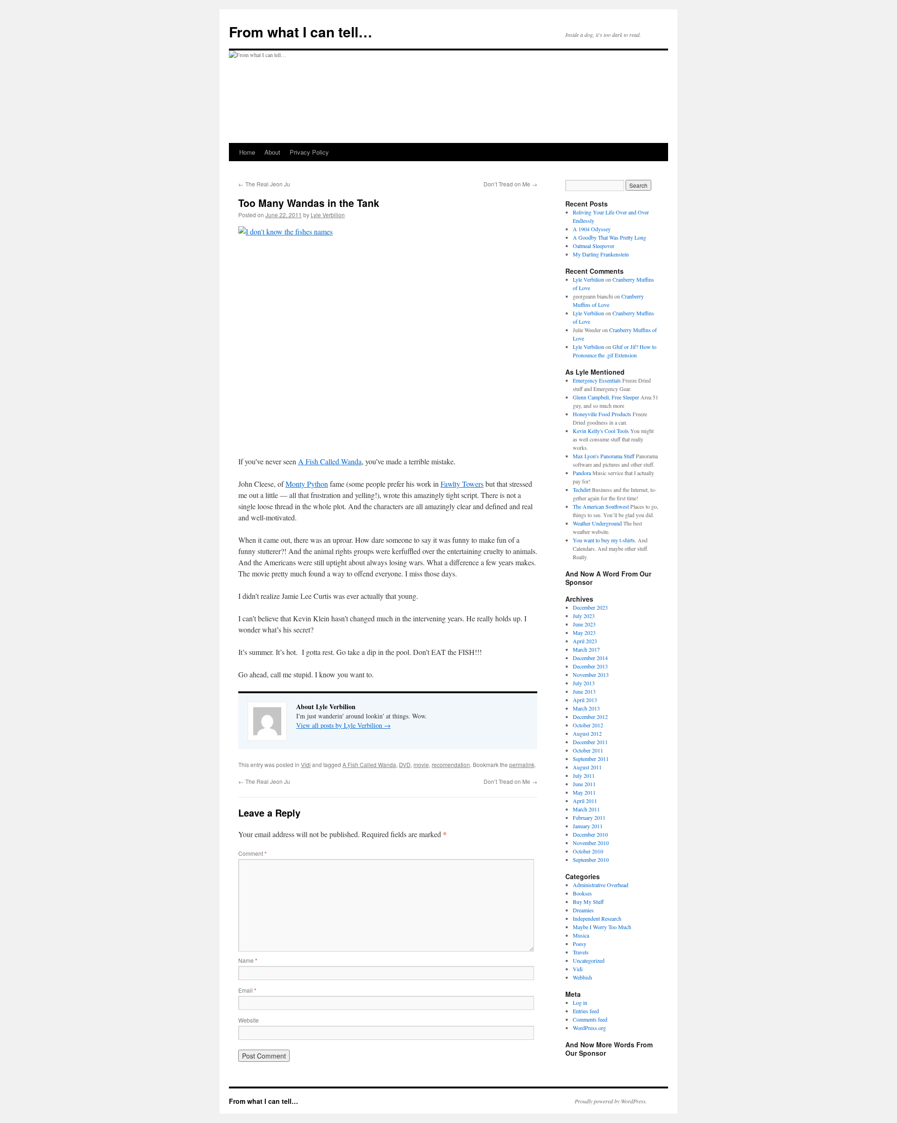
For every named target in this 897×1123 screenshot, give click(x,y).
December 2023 (590, 607)
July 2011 (584, 775)
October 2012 (588, 725)
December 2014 (590, 657)
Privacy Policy (309, 152)
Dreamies (583, 910)
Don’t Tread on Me (510, 184)
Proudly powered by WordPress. (611, 1101)
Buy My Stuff (588, 901)
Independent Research (597, 918)
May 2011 (584, 792)
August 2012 (587, 733)
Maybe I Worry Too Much (602, 927)
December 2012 (590, 716)
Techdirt (582, 489)
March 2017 (586, 649)
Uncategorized (589, 960)
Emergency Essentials (597, 380)
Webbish (582, 977)
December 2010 (590, 834)
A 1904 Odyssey (592, 229)
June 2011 (584, 784)
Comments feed (590, 1019)
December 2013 (590, 666)
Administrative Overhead (600, 884)
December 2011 (590, 742)
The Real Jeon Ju (264, 184)
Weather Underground (597, 523)
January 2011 (588, 826)
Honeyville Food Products (602, 414)
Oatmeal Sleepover (593, 245)
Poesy (579, 943)
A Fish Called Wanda (330, 461)
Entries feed (586, 1011)
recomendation (451, 764)
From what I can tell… (300, 31)
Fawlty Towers (462, 484)
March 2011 (586, 809)
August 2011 (587, 767)
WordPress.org (589, 1027)
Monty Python (306, 484)
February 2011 (589, 817)
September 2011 (591, 758)
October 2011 (588, 750)
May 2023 (584, 632)
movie (421, 764)
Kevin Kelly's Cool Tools (601, 430)
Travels (581, 952)
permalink (521, 764)
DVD (405, 764)
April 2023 (585, 641)
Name (247, 960)
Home (247, 152)
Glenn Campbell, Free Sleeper (606, 397)
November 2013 (591, 674)
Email (247, 990)
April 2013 (585, 700)
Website (248, 1020)
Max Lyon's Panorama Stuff (603, 456)
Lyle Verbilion (328, 215)
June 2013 (584, 691)
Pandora (582, 472)
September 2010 (591, 859)
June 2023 (584, 624)
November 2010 (591, 842)
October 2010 (588, 851)
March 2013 (586, 708)
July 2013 (584, 683)
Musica (581, 935)
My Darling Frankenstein (601, 254)
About (272, 152)
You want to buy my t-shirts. (604, 540)
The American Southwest (601, 506)
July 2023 (584, 615)
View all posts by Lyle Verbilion (343, 725)
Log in (580, 1002)
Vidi (306, 764)
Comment (252, 853)
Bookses (582, 893)
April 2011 (585, 800)
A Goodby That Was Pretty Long (609, 237)
